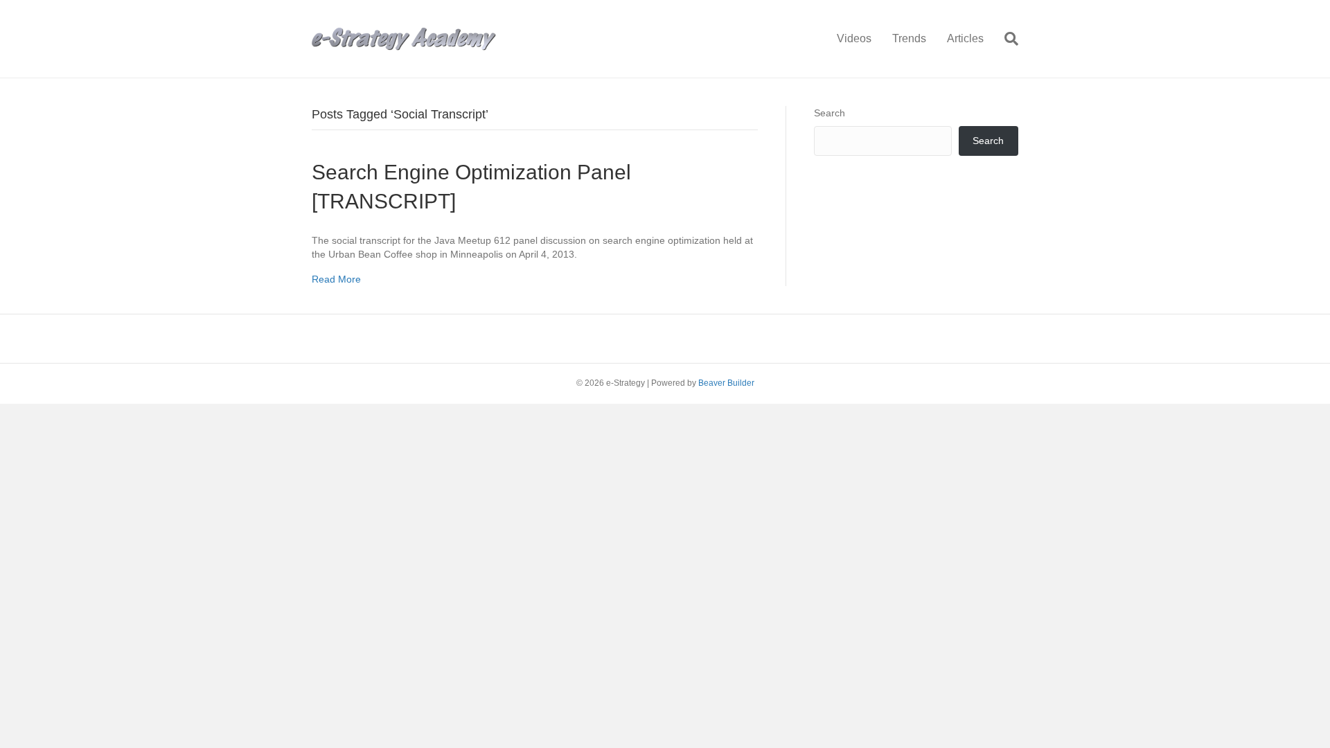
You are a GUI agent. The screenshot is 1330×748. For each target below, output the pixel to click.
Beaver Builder (726, 383)
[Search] (1006, 39)
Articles (965, 38)
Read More (336, 279)
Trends (909, 38)
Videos (854, 38)
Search (829, 112)
